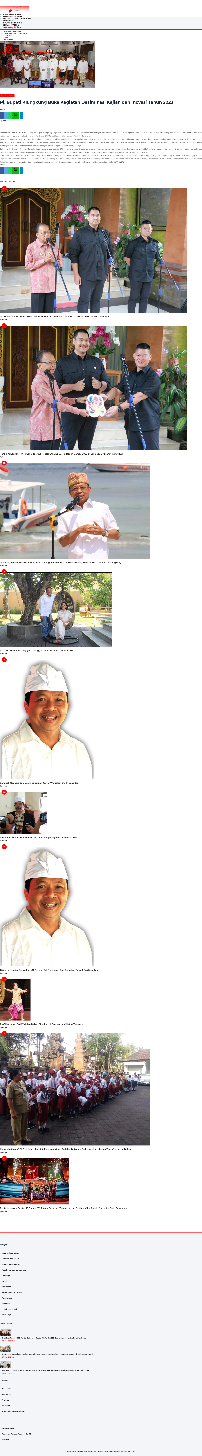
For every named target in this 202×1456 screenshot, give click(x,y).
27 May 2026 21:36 (8, 1341)
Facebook (6, 1389)
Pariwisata (8, 40)
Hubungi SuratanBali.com (13, 52)
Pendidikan (9, 44)
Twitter (5, 1400)
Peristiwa (8, 46)
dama (5, 121)
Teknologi (8, 50)
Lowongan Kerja (44, 52)
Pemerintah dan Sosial (14, 42)
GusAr (4, 319)
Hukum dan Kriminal (12, 31)
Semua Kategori (11, 25)
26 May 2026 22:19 (8, 1373)
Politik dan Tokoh (11, 48)
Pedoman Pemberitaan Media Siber (17, 1434)
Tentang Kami (8, 1428)
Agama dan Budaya (12, 27)
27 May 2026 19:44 (9, 1357)
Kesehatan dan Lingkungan (17, 19)
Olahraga (8, 35)
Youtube (6, 1406)
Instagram (6, 1394)
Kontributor (30, 52)
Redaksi (5, 1439)
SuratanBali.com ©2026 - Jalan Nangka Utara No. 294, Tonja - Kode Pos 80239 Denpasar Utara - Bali (101, 1451)
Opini (6, 38)
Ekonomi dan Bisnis (12, 29)
